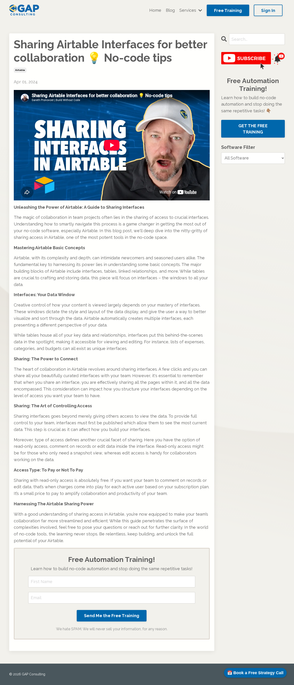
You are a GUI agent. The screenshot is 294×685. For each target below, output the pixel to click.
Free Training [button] (228, 10)
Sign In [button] (268, 10)
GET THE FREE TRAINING (253, 128)
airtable (20, 70)
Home (155, 10)
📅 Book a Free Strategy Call (255, 673)
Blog (170, 10)
